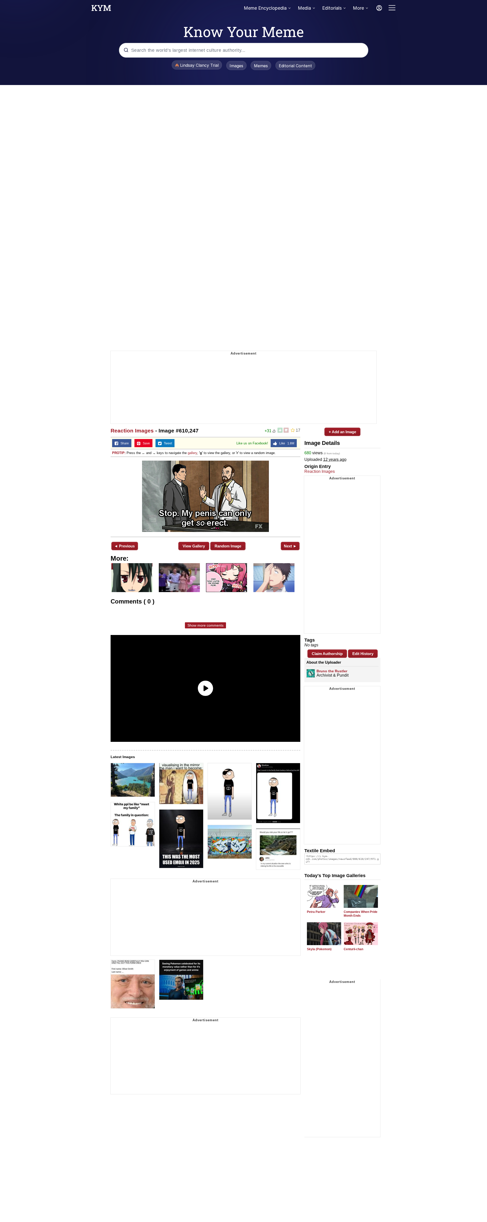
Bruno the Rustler (332, 671)
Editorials (332, 8)
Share (123, 443)
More (358, 8)
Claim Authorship (327, 653)
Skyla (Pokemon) (319, 949)
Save (145, 443)
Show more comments (205, 625)
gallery (192, 453)
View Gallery (194, 546)
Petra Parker (316, 912)
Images (236, 65)
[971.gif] (205, 496)
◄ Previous (124, 546)
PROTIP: (119, 453)
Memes (261, 65)
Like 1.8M (285, 443)
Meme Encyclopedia (265, 8)
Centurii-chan (353, 949)
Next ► (290, 546)
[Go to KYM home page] (101, 9)
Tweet (167, 443)
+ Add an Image (342, 432)
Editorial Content (295, 65)
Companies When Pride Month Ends (360, 913)
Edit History (362, 653)
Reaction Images (132, 430)
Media (304, 8)
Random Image (228, 546)
